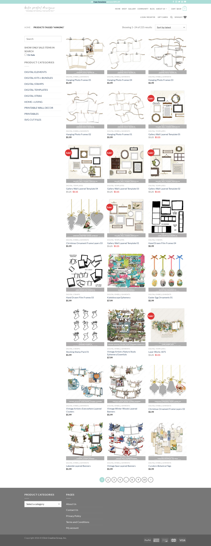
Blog (152, 9)
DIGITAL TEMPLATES (36, 89)
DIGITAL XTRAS (33, 95)
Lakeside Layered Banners (78, 466)
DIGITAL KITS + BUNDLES (38, 77)
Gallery (132, 9)
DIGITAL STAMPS (34, 83)
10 (144, 479)
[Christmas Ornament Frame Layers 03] (85, 218)
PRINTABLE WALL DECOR (38, 107)
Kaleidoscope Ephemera (118, 297)
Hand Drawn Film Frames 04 (162, 243)
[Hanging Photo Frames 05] (85, 55)
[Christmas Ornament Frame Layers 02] (167, 384)
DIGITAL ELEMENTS (35, 71)
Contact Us (72, 509)
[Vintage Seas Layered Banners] (126, 441)
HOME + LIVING (33, 101)
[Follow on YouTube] (185, 2)
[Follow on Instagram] (176, 2)
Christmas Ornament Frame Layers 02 (166, 409)
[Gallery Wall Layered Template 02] (167, 164)
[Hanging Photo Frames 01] (126, 109)
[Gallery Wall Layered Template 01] (126, 218)
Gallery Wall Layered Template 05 (164, 134)
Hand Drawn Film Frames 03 (80, 297)
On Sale (31, 55)
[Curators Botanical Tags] (167, 441)
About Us (160, 9)
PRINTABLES (31, 113)
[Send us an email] (182, 2)
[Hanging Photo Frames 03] (167, 55)
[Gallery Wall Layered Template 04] (85, 164)
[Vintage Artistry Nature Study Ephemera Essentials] (126, 327)
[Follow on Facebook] (173, 2)
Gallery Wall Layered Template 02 (164, 188)
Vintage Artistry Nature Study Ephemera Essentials (121, 353)
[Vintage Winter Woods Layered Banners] (126, 384)
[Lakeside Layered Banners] (85, 441)
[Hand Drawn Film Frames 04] (167, 218)
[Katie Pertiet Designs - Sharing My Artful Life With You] (39, 8)
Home (117, 9)
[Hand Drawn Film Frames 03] (85, 272)
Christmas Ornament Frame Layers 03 (84, 243)
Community (142, 9)
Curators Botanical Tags (159, 466)
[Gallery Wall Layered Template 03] (126, 164)
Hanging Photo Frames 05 (78, 80)
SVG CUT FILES (32, 119)
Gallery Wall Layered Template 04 (82, 188)
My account (72, 527)
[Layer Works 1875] (167, 327)
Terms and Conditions (77, 521)
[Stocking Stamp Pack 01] (85, 327)
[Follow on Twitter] (179, 2)
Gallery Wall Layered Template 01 (123, 243)
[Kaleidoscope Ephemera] (126, 272)
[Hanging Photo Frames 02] (85, 109)
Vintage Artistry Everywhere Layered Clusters (83, 410)
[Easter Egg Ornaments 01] (167, 272)
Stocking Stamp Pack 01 (77, 351)
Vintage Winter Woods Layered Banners (122, 410)
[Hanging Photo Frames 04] (126, 55)
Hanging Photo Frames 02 (78, 134)
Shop (124, 9)
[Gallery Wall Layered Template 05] (167, 109)
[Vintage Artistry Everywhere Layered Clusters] (85, 384)
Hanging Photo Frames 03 (160, 80)
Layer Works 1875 (157, 351)
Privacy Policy (73, 515)
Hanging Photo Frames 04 (119, 80)
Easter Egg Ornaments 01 (160, 297)
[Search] (171, 17)
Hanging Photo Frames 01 (119, 134)
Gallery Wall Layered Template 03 (123, 188)
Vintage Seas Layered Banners (121, 466)
